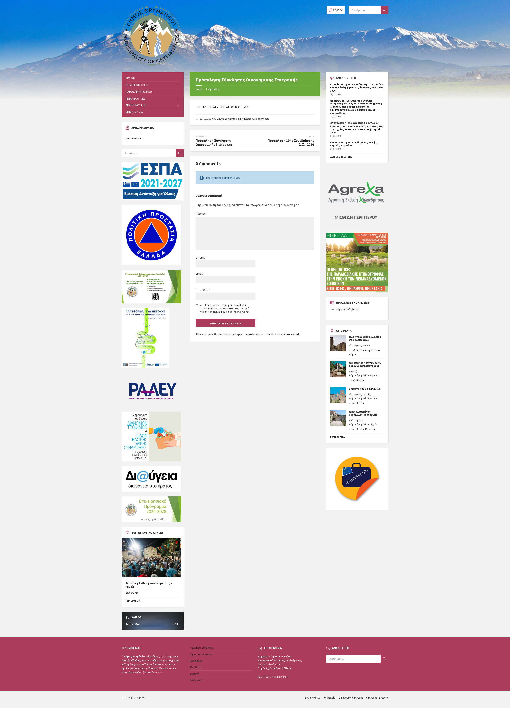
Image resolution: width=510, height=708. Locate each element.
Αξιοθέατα (358, 350)
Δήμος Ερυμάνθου (227, 118)
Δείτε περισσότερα (341, 156)
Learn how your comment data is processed (272, 334)
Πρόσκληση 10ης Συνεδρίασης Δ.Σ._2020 (291, 142)
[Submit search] (384, 10)
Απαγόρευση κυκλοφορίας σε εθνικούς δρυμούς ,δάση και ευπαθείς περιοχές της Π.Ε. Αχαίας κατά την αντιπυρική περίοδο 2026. (356, 127)
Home (199, 89)
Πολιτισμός (196, 661)
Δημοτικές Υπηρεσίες (201, 648)
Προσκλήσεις (261, 118)
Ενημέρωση (212, 89)
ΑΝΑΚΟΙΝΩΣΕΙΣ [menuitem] (135, 105)
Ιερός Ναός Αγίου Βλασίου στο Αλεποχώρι (365, 338)
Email (200, 273)
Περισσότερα (337, 437)
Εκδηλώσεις (196, 680)
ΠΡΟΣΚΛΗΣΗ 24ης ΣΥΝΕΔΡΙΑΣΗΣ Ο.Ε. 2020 (222, 107)
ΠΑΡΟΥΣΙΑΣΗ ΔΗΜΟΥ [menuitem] (139, 92)
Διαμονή (194, 673)
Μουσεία (370, 429)
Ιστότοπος (203, 290)
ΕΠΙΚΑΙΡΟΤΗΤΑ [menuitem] (135, 99)
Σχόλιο (201, 214)
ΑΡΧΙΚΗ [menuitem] (130, 78)
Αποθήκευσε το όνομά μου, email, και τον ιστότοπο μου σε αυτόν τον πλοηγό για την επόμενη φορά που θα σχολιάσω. (224, 308)
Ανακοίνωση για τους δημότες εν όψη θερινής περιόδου (353, 144)
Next (311, 136)
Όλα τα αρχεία (133, 138)
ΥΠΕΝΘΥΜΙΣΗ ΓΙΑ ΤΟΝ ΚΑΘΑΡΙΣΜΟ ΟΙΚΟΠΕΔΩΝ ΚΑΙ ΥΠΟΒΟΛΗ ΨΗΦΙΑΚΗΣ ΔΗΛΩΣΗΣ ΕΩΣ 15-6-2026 (357, 87)
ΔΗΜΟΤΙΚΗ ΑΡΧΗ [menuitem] (137, 85)
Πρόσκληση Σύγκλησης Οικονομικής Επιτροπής (214, 142)
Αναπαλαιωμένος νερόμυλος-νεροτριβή (363, 413)
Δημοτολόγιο (312, 697)
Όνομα (201, 257)
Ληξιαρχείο (329, 697)
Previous (201, 136)
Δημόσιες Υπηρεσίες (201, 654)
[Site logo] (151, 64)
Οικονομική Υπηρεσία (351, 697)
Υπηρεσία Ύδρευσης (377, 697)
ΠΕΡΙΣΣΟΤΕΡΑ (133, 600)
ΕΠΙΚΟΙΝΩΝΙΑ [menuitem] (134, 112)
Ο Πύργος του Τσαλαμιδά (364, 389)
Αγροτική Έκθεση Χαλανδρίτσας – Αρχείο (149, 585)
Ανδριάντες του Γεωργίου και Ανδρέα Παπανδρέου (365, 364)
